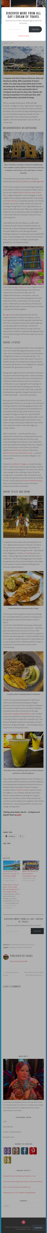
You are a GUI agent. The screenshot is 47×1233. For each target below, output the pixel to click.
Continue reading (23, 36)
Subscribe (35, 29)
